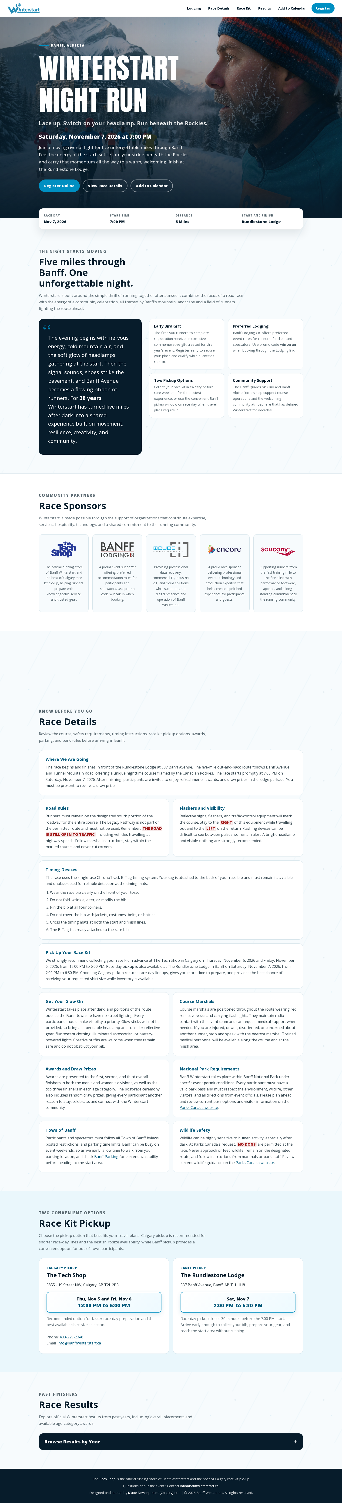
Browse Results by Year (72, 1442)
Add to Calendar (292, 8)
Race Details (219, 8)
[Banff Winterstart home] (23, 8)
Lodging (194, 8)
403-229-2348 (71, 1337)
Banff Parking (106, 1156)
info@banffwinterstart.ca (79, 1343)
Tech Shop (107, 1479)
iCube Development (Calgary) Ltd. (154, 1492)
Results (264, 8)
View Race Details (105, 185)
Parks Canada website (199, 1107)
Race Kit (244, 8)
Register (322, 8)
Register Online (59, 185)
